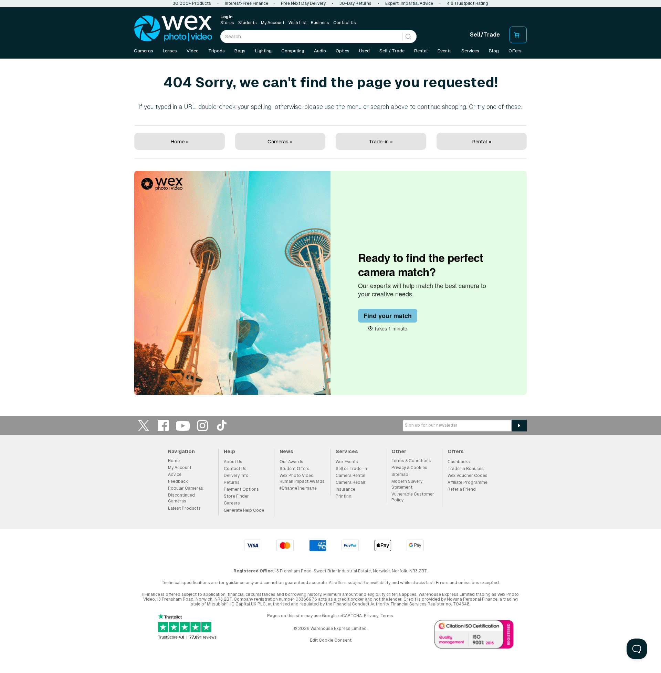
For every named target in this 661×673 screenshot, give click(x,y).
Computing (292, 50)
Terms (386, 615)
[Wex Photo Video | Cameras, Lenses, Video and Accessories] (173, 28)
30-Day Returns (355, 3)
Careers (232, 503)
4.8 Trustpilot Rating (467, 3)
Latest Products (184, 508)
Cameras (143, 50)
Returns (232, 482)
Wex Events (347, 461)
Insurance (345, 489)
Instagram (202, 425)
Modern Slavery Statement (406, 484)
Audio (320, 50)
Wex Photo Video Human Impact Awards (302, 478)
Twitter (143, 425)
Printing (344, 496)
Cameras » (280, 141)
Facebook (163, 425)
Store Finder (236, 496)
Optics (342, 50)
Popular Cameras (185, 488)
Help (229, 451)
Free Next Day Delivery (303, 3)
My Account (272, 22)
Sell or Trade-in (351, 468)
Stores (227, 22)
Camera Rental (350, 475)
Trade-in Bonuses (466, 468)
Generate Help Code (244, 510)
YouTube (182, 425)
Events (445, 50)
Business (320, 22)
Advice (174, 474)
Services (470, 50)
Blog (494, 50)
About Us (233, 461)
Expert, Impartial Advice (409, 3)
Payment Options (241, 489)
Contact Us (344, 22)
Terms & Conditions (411, 460)
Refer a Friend (462, 489)
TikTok (222, 425)
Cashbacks (459, 461)
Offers (515, 50)
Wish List (297, 22)
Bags (239, 50)
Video (193, 50)
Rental (421, 50)
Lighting (263, 50)
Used (364, 50)
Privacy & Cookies (409, 467)
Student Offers (294, 468)
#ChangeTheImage (298, 488)
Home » (179, 141)
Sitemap (399, 474)
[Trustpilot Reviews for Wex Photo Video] (187, 627)
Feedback (178, 481)
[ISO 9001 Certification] (474, 635)
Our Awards (291, 461)
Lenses (170, 50)
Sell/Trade (485, 34)
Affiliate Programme (467, 482)
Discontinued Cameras (181, 498)
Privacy (371, 615)
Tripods (216, 50)
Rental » (481, 141)
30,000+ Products (192, 3)
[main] (330, 228)
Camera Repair (351, 482)
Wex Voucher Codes (467, 475)
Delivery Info (236, 475)
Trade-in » (381, 141)
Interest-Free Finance (246, 3)
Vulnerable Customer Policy (412, 497)
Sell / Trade (392, 50)
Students (247, 22)
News (286, 451)
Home (174, 460)
